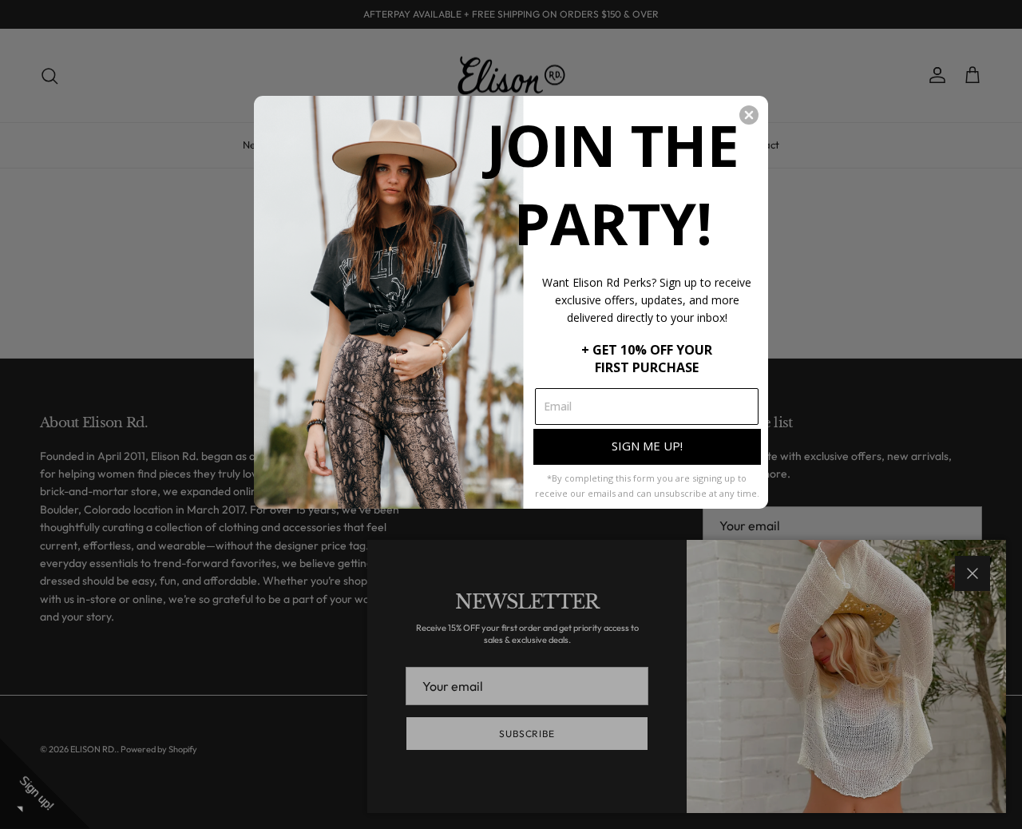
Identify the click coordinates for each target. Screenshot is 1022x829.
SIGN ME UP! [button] (647, 446)
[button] (749, 115)
